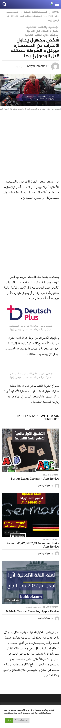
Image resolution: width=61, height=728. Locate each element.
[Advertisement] (30, 147)
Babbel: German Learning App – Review (32, 611)
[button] (57, 4)
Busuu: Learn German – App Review (35, 478)
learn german (50, 475)
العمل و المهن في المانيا (43, 31)
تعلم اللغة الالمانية (33, 607)
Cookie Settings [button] (21, 720)
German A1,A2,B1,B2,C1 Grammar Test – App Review (32, 545)
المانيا (29, 35)
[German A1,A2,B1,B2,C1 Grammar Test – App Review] (30, 515)
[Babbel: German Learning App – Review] (30, 582)
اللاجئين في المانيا (47, 35)
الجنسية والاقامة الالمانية (42, 27)
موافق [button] (9, 720)
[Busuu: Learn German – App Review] (30, 450)
